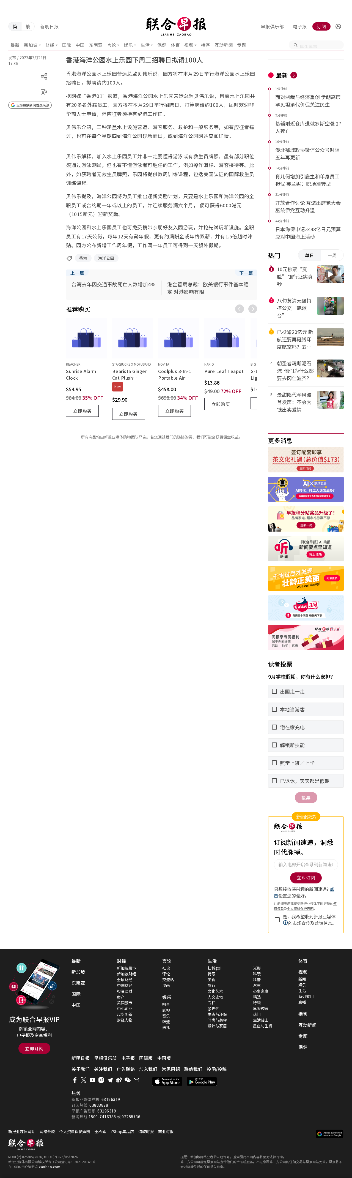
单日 (309, 255)
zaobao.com (49, 1166)
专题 (241, 45)
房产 (121, 997)
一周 (332, 255)
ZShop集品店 (122, 1131)
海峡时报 (146, 1131)
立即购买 (82, 410)
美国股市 (124, 1002)
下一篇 (246, 273)
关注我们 (103, 1069)
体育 (175, 45)
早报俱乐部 (272, 26)
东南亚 (96, 45)
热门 (257, 1014)
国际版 (146, 1058)
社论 (166, 968)
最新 (15, 45)
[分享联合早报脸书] (75, 1080)
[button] (338, 26)
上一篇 (77, 273)
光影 (257, 968)
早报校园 (260, 1008)
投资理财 (124, 991)
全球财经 (124, 979)
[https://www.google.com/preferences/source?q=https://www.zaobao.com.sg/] (330, 1134)
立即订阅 (34, 1048)
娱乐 (128, 45)
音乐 (166, 1016)
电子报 (300, 26)
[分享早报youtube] (92, 1080)
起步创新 (124, 1014)
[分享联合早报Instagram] (101, 1080)
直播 (302, 1002)
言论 (111, 45)
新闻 (302, 979)
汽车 (257, 985)
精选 (257, 997)
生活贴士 (260, 1020)
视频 (188, 45)
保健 (161, 45)
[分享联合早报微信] (127, 1080)
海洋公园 (106, 258)
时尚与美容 (217, 1020)
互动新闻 (224, 45)
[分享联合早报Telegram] (110, 1080)
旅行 (211, 985)
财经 (49, 45)
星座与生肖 (262, 1026)
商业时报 (166, 1131)
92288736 (131, 1116)
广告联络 (126, 1069)
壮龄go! (214, 968)
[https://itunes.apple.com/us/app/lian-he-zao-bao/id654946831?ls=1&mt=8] (167, 1081)
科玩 (257, 973)
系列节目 (306, 996)
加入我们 (148, 1069)
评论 (166, 973)
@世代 (213, 1008)
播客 (205, 45)
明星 (166, 1004)
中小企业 (124, 1008)
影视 (166, 1010)
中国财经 (124, 985)
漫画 (166, 985)
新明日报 (49, 26)
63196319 (110, 1099)
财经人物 (124, 1020)
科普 (257, 979)
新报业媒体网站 (21, 1131)
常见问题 (171, 1069)
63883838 (98, 1105)
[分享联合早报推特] (83, 1080)
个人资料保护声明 (74, 1131)
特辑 (257, 1002)
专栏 (211, 1002)
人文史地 (215, 997)
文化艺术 (215, 991)
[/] (176, 26)
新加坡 (31, 45)
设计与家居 (217, 1026)
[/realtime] (293, 75)
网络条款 (47, 1131)
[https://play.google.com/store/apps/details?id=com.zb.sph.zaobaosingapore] (202, 1081)
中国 (80, 45)
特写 (211, 973)
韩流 (166, 1021)
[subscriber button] (338, 26)
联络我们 (193, 1069)
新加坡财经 (126, 973)
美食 (211, 979)
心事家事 (260, 991)
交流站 (168, 979)
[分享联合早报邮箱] (136, 1080)
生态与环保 (217, 1014)
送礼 (166, 1027)
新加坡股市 (126, 968)
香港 (83, 258)
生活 (145, 45)
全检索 (100, 1131)
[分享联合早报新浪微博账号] (119, 1080)
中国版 (164, 1058)
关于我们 (81, 1069)
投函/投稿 (217, 1069)
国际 (66, 45)
